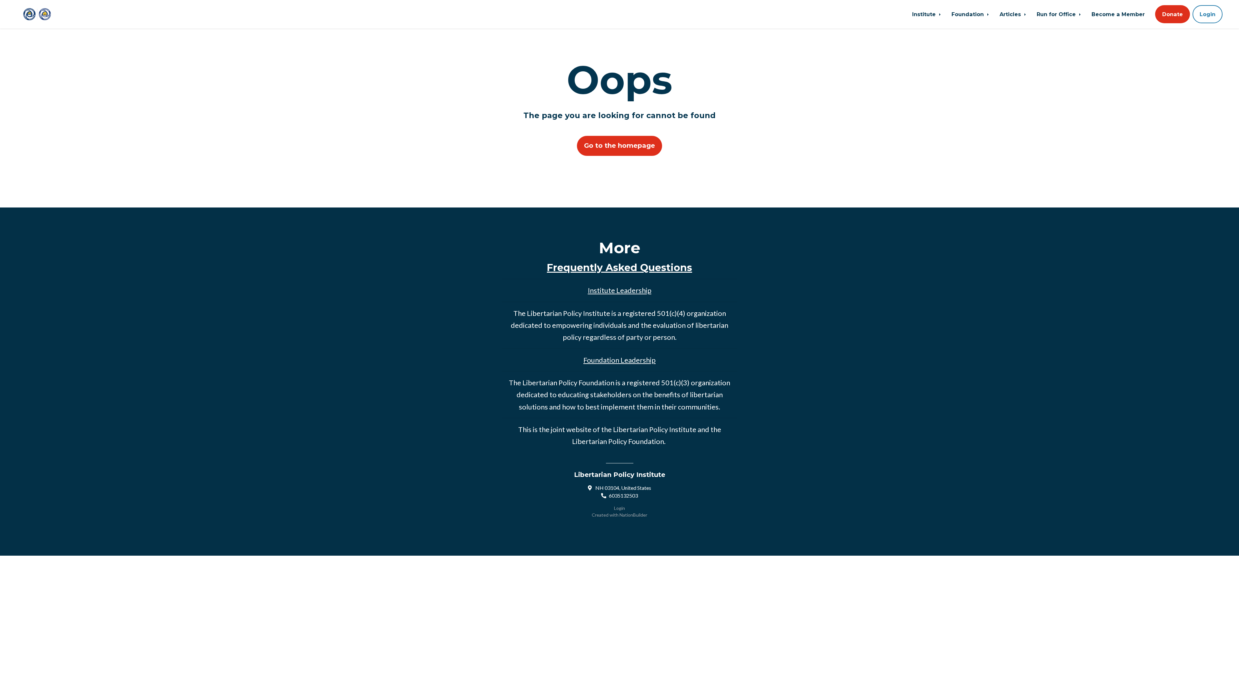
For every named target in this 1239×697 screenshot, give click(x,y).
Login (1207, 14)
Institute (924, 14)
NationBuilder (633, 515)
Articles (1011, 14)
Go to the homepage (619, 145)
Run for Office (1057, 14)
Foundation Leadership (619, 360)
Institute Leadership (619, 290)
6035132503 (623, 495)
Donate (1172, 14)
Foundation (968, 14)
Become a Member (1118, 14)
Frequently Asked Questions (619, 268)
